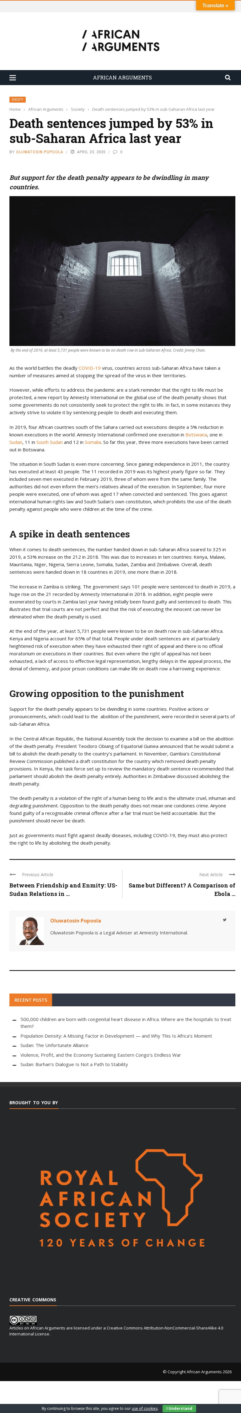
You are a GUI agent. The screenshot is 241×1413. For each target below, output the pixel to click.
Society (17, 100)
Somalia (93, 442)
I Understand (179, 1408)
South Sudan (49, 442)
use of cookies (145, 1408)
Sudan (15, 442)
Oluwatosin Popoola (39, 152)
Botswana (196, 434)
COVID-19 (90, 368)
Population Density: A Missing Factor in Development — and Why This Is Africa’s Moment (116, 1036)
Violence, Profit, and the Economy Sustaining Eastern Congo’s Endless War (100, 1055)
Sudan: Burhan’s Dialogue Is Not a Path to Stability (74, 1064)
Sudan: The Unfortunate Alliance (54, 1045)
